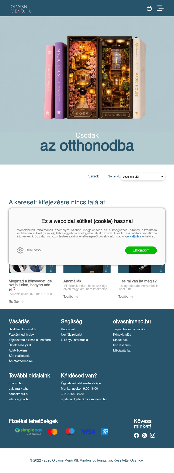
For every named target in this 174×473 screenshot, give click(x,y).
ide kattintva (133, 236)
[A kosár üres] (150, 8)
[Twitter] (144, 435)
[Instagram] (152, 435)
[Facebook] (136, 435)
